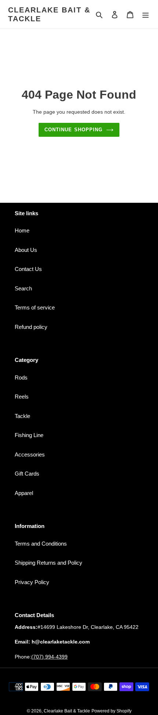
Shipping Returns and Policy (48, 563)
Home (22, 230)
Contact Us (28, 269)
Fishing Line (29, 435)
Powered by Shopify (111, 711)
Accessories (30, 454)
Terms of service (35, 307)
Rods (21, 377)
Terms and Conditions (41, 543)
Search (23, 288)
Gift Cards (27, 473)
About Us (26, 250)
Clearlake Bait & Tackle (49, 14)
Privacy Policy (32, 582)
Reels (22, 396)
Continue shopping (73, 129)
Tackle (22, 416)
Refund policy (31, 327)
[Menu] (145, 14)
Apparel (24, 493)
